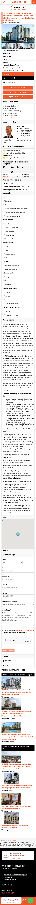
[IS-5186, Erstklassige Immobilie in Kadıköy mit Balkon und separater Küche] (11, 799)
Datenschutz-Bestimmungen (24, 630)
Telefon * (5, 593)
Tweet (6, 665)
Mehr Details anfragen (19, 97)
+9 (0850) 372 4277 (8, 893)
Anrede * (4, 559)
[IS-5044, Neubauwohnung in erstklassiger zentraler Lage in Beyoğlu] (11, 818)
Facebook (7, 661)
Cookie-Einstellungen (10, 879)
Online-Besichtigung (19, 92)
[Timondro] (18, 7)
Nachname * (6, 576)
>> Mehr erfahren (8, 118)
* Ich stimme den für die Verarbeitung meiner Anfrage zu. (18, 631)
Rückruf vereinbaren (19, 88)
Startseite (13, 840)
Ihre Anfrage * (6, 610)
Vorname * (5, 568)
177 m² (5, 177)
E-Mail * (4, 585)
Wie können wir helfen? (9, 601)
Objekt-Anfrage (24, 128)
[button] (32, 25)
